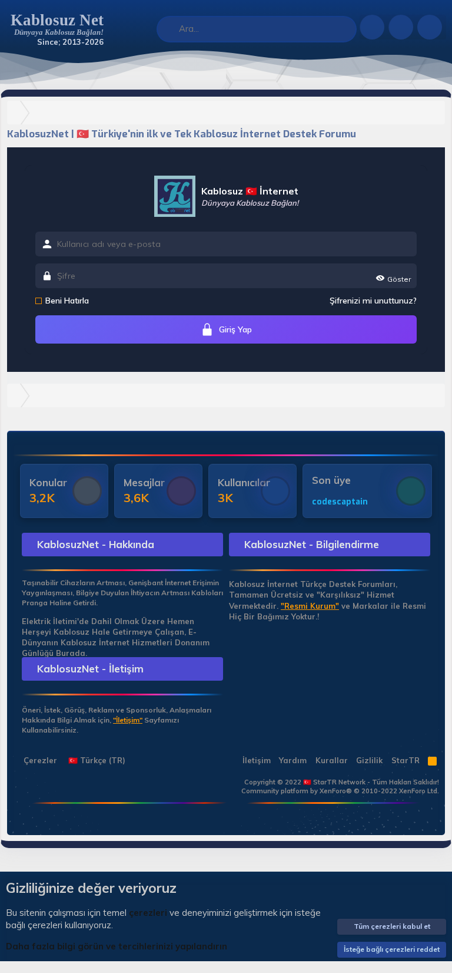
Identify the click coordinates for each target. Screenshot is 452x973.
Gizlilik (369, 760)
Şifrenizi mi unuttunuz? (373, 300)
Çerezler (39, 760)
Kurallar (331, 760)
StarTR (405, 760)
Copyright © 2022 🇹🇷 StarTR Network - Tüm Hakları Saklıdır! (341, 782)
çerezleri (148, 912)
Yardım (293, 760)
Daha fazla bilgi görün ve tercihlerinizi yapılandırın (116, 946)
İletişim (256, 760)
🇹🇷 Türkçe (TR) (95, 760)
